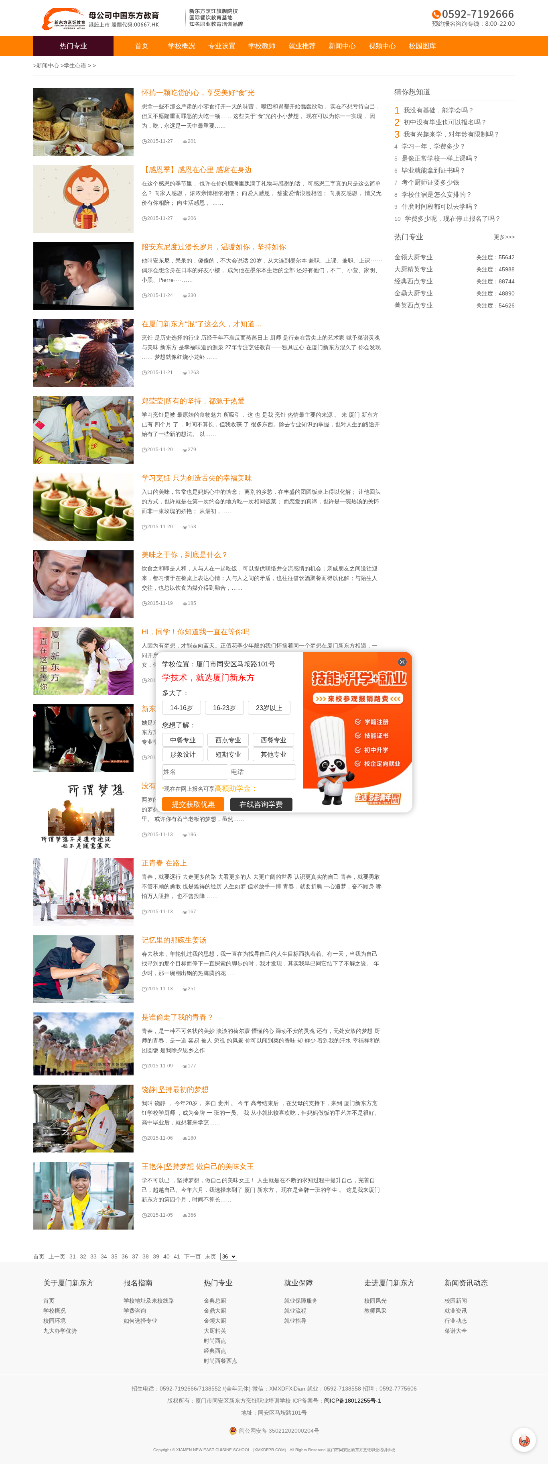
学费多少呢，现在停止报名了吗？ (453, 218)
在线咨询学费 (261, 804)
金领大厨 (215, 1320)
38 (145, 1256)
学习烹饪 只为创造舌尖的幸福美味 (197, 478)
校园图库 (422, 46)
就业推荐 (302, 46)
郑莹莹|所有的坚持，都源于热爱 (193, 401)
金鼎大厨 (215, 1310)
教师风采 (375, 1310)
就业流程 (295, 1310)
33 (93, 1256)
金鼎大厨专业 (413, 293)
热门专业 (73, 46)
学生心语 (75, 65)
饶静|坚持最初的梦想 (175, 1089)
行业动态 (455, 1320)
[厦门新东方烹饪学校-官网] (105, 18)
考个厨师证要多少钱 (430, 182)
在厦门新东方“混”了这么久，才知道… (202, 324)
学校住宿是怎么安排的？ (437, 194)
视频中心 (382, 46)
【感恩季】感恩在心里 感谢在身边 (197, 170)
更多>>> (504, 237)
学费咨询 (135, 1310)
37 (135, 1256)
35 (114, 1256)
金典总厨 (215, 1300)
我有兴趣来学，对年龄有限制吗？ (452, 134)
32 (83, 1256)
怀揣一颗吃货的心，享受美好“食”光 (198, 93)
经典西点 (215, 1351)
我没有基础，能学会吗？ (439, 110)
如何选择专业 (140, 1320)
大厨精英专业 (413, 269)
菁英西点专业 (413, 305)
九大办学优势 (60, 1331)
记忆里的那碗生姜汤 (174, 940)
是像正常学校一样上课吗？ (440, 158)
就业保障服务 (301, 1300)
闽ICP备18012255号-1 (352, 1400)
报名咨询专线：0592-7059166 (473, 18)
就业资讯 (455, 1310)
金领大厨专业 (413, 257)
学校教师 (262, 46)
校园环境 (54, 1320)
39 (156, 1256)
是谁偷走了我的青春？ (178, 1017)
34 (104, 1256)
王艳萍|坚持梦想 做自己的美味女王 (198, 1167)
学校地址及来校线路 (149, 1300)
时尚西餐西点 (220, 1361)
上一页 (57, 1256)
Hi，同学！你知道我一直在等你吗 (196, 632)
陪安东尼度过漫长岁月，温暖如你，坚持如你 (214, 247)
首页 (141, 46)
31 (72, 1256)
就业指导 (295, 1320)
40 (166, 1256)
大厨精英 (215, 1331)
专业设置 (221, 46)
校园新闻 (455, 1300)
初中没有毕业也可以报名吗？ (445, 122)
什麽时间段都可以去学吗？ (440, 206)
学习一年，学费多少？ (434, 146)
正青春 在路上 (164, 863)
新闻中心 (342, 46)
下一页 (192, 1256)
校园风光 (375, 1300)
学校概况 (181, 46)
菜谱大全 (455, 1331)
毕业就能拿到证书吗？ (434, 170)
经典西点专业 (413, 281)
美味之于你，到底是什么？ (185, 555)
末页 (210, 1256)
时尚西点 (215, 1341)
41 (177, 1256)
